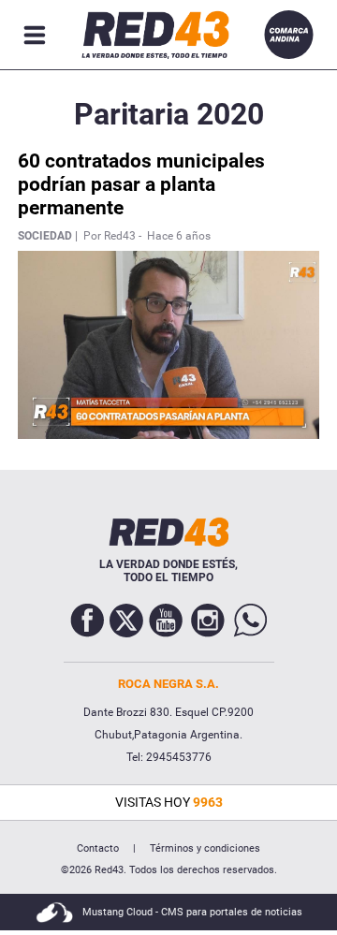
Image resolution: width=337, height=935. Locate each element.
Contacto (98, 848)
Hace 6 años (179, 235)
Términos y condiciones (205, 848)
